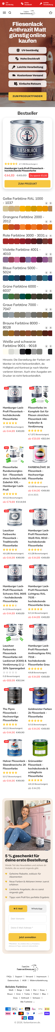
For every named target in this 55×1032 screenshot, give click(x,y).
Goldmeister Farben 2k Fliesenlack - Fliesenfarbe (40, 712)
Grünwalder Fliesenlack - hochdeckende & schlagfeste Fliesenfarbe (38, 768)
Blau (44, 994)
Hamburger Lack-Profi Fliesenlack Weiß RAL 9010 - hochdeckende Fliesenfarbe (38, 538)
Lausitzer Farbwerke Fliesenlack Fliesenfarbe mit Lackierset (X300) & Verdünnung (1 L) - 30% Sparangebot (14, 657)
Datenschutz (13, 980)
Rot (34, 990)
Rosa (42, 990)
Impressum (42, 976)
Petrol (35, 994)
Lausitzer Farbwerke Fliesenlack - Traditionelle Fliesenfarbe (10, 538)
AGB (24, 980)
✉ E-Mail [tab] (18, 908)
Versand (29, 976)
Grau (15, 998)
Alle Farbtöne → (27, 1002)
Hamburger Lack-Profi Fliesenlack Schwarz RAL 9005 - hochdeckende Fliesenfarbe (14, 594)
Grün (18, 994)
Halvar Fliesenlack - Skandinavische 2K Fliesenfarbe (15, 764)
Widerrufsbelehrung (39, 980)
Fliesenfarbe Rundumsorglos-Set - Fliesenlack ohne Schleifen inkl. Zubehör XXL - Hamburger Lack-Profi (15, 478)
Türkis (27, 994)
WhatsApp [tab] (36, 908)
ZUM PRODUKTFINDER (28, 96)
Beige (19, 990)
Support (18, 976)
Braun (10, 994)
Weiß (11, 990)
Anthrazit (25, 998)
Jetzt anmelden (27, 937)
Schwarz (36, 998)
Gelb (28, 990)
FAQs (9, 976)
